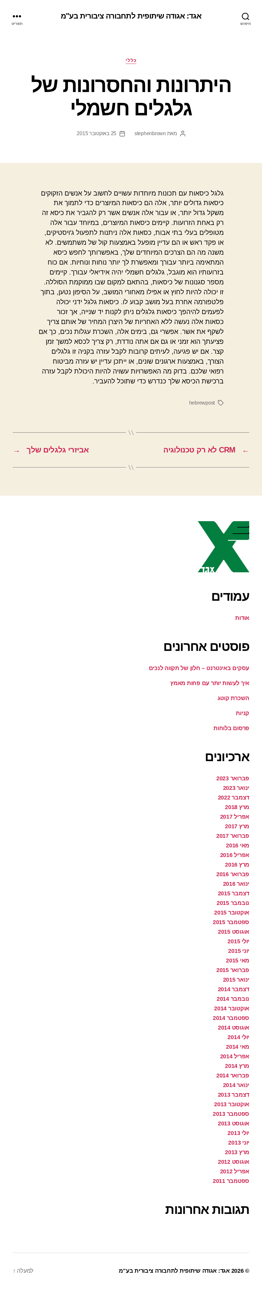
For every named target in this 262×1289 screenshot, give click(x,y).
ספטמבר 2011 (231, 1181)
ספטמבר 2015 (231, 922)
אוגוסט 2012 (233, 1162)
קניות (242, 713)
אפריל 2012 (234, 1171)
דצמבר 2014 (233, 989)
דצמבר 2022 (233, 797)
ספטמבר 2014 (231, 1018)
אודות (242, 618)
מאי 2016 (237, 845)
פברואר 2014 (232, 1075)
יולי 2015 (238, 941)
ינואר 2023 (236, 788)
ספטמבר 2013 (231, 1114)
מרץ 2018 (237, 807)
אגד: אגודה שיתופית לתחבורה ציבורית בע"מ (131, 16)
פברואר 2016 (232, 874)
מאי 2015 (237, 960)
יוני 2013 (238, 1142)
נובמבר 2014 (233, 999)
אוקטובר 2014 (231, 1008)
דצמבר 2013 (233, 1095)
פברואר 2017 (232, 836)
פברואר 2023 (232, 778)
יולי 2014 (238, 1037)
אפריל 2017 (234, 817)
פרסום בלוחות (231, 728)
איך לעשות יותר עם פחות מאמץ (209, 683)
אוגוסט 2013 (233, 1123)
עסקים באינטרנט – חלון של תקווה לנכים (199, 668)
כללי (131, 60)
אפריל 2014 (234, 1056)
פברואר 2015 (232, 970)
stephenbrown (150, 133)
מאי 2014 (237, 1047)
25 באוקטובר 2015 (96, 133)
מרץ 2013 (237, 1152)
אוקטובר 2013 (231, 1104)
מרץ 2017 (237, 826)
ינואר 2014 (236, 1085)
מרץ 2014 (237, 1066)
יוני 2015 (238, 951)
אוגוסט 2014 (233, 1027)
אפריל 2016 (234, 855)
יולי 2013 (238, 1133)
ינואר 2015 (236, 979)
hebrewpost (202, 402)
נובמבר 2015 (233, 903)
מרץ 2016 (237, 864)
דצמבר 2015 (233, 893)
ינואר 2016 (236, 884)
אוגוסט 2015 (233, 932)
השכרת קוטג (233, 698)
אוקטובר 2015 (231, 912)
